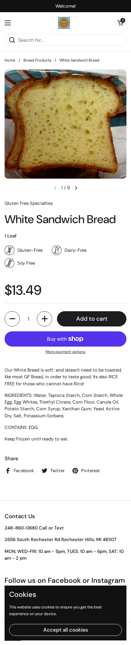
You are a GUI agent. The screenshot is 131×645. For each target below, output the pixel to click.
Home (10, 60)
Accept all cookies (65, 629)
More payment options (65, 351)
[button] (120, 23)
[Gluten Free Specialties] (64, 23)
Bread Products (37, 60)
